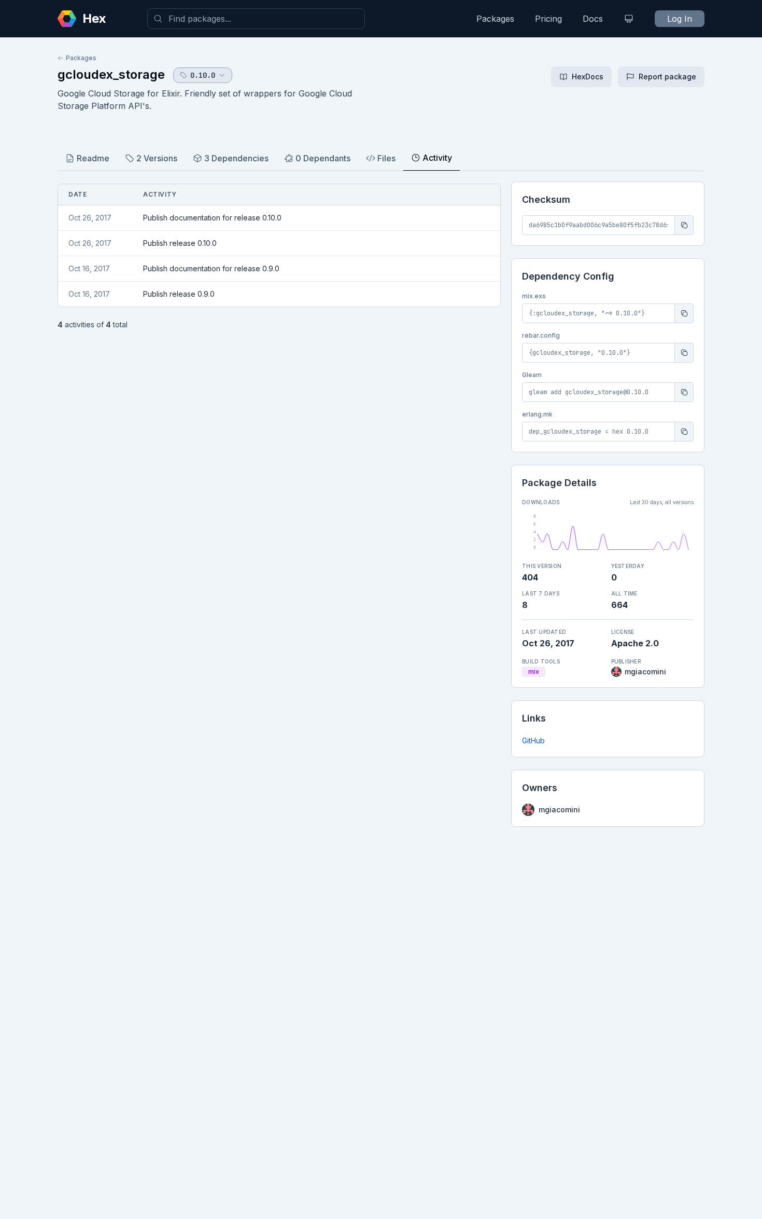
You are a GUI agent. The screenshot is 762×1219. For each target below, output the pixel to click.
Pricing (548, 18)
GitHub (533, 740)
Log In (679, 18)
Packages (495, 18)
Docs (593, 18)
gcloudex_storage (111, 74)
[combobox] (256, 18)
